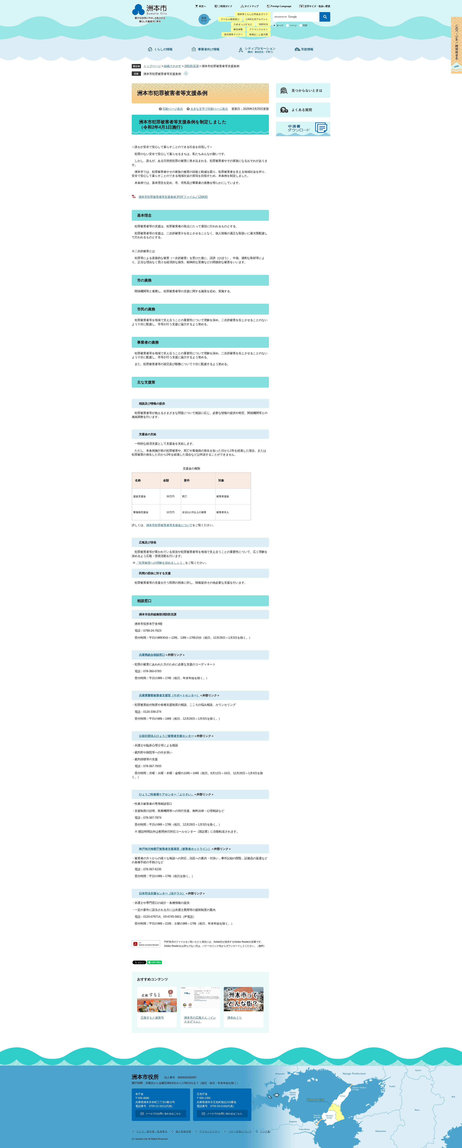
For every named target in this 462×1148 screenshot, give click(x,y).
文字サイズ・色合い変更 (317, 6)
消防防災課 (191, 66)
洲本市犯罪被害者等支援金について (169, 525)
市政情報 (307, 49)
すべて (280, 25)
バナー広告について (240, 1131)
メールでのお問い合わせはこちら (163, 1113)
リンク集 (265, 1131)
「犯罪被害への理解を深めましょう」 (160, 562)
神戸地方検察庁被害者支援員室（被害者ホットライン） (175, 848)
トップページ (152, 66)
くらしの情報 (163, 49)
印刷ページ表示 (173, 108)
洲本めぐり (234, 1017)
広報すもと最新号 (152, 1017)
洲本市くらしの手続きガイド (252, 14)
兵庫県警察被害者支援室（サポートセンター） (169, 695)
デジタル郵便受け (230, 19)
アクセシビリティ (209, 1131)
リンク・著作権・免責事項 (151, 1131)
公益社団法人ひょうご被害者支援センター (166, 735)
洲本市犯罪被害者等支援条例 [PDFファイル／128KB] (173, 196)
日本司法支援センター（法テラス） (162, 893)
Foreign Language (281, 6)
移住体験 (238, 29)
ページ (293, 25)
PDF (305, 25)
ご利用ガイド (225, 6)
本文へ (202, 6)
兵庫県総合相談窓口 (152, 654)
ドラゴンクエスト (258, 29)
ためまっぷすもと (243, 24)
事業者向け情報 (208, 49)
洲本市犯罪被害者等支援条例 (162, 73)
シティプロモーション (260, 50)
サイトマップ (252, 6)
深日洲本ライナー (233, 34)
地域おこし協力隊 (258, 34)
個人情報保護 (183, 1131)
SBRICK (263, 24)
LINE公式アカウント (257, 19)
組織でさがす (172, 66)
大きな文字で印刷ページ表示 (209, 108)
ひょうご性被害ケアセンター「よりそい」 (166, 794)
